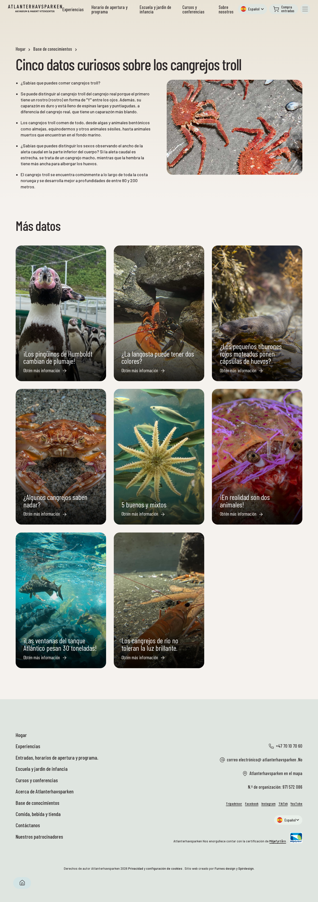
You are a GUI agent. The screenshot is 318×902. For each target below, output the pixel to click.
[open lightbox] (234, 127)
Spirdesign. (246, 868)
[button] (252, 9)
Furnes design (225, 868)
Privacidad (135, 868)
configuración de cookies (164, 868)
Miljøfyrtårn (277, 841)
